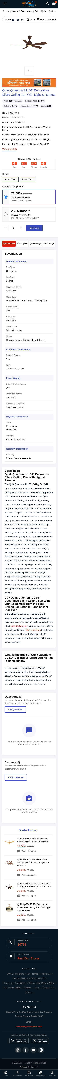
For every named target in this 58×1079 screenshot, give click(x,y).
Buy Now (34, 228)
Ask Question (15, 709)
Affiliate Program (15, 974)
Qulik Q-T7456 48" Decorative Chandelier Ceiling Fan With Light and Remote (33, 907)
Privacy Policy (38, 978)
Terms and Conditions (14, 983)
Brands (29, 992)
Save (30, 19)
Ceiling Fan (38, 484)
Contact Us (48, 987)
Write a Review (16, 777)
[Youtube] (33, 1050)
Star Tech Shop (33, 630)
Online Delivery (20, 978)
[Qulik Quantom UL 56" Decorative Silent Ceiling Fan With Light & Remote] (29, 44)
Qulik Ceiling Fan (19, 626)
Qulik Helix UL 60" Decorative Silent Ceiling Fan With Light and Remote (33, 862)
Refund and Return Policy (41, 983)
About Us (46, 974)
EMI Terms (32, 974)
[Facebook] (26, 1050)
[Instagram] (41, 1050)
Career (27, 987)
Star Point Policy (12, 987)
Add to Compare (46, 19)
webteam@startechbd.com (29, 1026)
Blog (37, 987)
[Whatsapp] (18, 1050)
